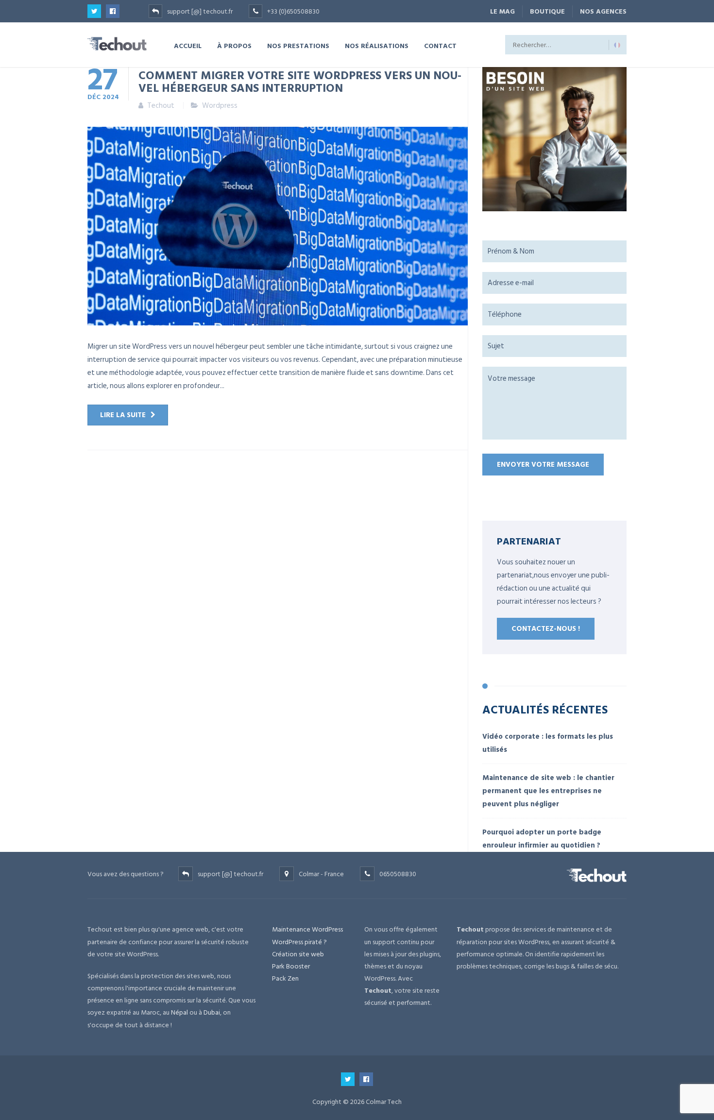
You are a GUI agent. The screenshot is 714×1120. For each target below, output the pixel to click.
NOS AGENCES (603, 11)
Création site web (298, 954)
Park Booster (291, 966)
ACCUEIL (188, 45)
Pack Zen (285, 978)
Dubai (212, 1012)
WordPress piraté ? (299, 942)
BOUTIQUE (547, 11)
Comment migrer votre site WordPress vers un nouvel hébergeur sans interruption (299, 81)
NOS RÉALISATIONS (376, 45)
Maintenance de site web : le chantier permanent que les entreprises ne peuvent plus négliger (548, 791)
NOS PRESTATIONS (298, 45)
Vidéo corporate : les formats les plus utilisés (547, 743)
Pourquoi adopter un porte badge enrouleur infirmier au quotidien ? (541, 838)
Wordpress (220, 106)
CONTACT (440, 45)
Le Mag (502, 11)
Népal (179, 1012)
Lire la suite (123, 415)
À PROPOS (234, 45)
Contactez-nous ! (545, 629)
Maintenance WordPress (307, 929)
